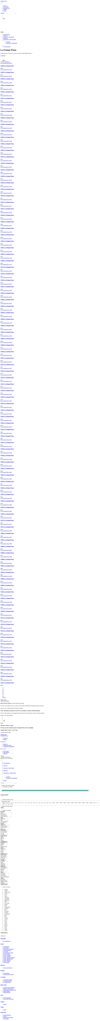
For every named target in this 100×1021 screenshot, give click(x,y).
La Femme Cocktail (7, 979)
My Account (6, 7)
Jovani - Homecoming (8, 958)
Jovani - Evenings (7, 955)
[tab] (50, 938)
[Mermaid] (4, 869)
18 (31, 802)
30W (83, 802)
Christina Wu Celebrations (9, 987)
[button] (6, 34)
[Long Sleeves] (5, 875)
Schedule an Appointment (8, 746)
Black (6, 926)
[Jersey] (3, 852)
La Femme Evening (7, 981)
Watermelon (7, 914)
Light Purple (7, 907)
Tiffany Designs (6, 991)
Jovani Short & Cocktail (8, 949)
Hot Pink (7, 911)
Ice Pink (6, 908)
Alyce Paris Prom (7, 997)
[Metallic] (2, 838)
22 (36, 802)
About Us (5, 744)
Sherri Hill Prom (6, 941)
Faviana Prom (6, 973)
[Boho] (4, 820)
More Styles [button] (3, 1012)
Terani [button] (2, 1007)
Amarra (5, 1004)
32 (50, 802)
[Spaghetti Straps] (4, 881)
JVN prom (5, 951)
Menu (2, 32)
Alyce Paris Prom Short (8, 999)
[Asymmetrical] (3, 856)
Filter (4, 60)
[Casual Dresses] (6, 815)
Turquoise (7, 897)
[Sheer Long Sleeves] (5, 876)
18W (61, 802)
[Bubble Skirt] (5, 825)
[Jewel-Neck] (4, 864)
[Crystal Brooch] (4, 846)
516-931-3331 (4, 1)
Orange (6, 918)
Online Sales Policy (7, 745)
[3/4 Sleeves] (5, 874)
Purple (6, 904)
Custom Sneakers (7, 1015)
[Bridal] (6, 812)
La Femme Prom (6, 46)
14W (54, 802)
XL (8, 804)
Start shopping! (6, 763)
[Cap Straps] (4, 879)
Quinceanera (6, 1018)
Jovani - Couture (6, 956)
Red (5, 916)
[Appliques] (4, 843)
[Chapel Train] (3, 857)
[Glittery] (2, 837)
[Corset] (5, 828)
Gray (6, 927)
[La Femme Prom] (6, 63)
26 (42, 802)
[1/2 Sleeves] (5, 873)
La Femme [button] (3, 977)
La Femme (3, 55)
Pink (6, 909)
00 (6, 802)
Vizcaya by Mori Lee (7, 967)
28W (80, 802)
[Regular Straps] (4, 880)
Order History (6, 752)
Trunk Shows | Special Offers (9, 773)
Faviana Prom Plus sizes (8, 974)
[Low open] (4, 834)
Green (6, 893)
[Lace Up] (4, 833)
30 (47, 802)
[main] (50, 373)
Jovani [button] (2, 944)
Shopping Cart (6, 8)
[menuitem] (51, 6)
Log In (4, 10)
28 (44, 802)
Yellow (6, 889)
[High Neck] (4, 863)
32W (87, 802)
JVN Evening (6, 962)
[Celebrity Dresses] (5, 826)
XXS (91, 802)
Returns (5, 739)
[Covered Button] (4, 831)
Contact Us (5, 738)
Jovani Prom (6, 947)
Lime (6, 894)
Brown (6, 924)
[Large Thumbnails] (2, 58)
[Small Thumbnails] (1, 58)
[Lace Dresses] (4, 822)
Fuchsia (6, 912)
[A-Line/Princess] (4, 867)
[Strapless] (4, 882)
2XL (12, 804)
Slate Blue (7, 900)
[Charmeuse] (3, 849)
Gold (6, 923)
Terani (4, 1009)
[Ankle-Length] (3, 855)
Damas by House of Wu (8, 988)
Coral (6, 919)
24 (39, 802)
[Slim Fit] (4, 870)
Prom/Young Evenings (8, 1017)
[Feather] (3, 851)
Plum (6, 915)
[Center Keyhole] (5, 827)
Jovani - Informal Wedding (9, 957)
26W (76, 802)
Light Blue (7, 899)
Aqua (6, 896)
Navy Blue (7, 903)
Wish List (5, 5)
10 (20, 802)
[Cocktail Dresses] (6, 816)
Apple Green (7, 892)
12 (23, 802)
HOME (5, 780)
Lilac (6, 905)
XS (94, 802)
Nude (6, 922)
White (6, 930)
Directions (5, 770)
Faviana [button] (2, 970)
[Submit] (15, 13)
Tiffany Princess (6, 992)
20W (65, 802)
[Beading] (4, 844)
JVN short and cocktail (8, 952)
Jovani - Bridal (6, 954)
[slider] (89, 790)
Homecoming (6, 946)
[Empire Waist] (4, 868)
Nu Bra (4, 1016)
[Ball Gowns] (4, 818)
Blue (6, 901)
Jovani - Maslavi (6, 960)
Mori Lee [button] (3, 965)
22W (68, 802)
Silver (6, 928)
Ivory (6, 920)
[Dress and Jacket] (4, 821)
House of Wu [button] (4, 984)
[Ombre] (2, 840)
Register (5, 9)
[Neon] (2, 839)
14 (25, 802)
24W (72, 802)
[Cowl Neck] (4, 861)
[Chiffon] (3, 850)
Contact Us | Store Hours (8, 768)
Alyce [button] (2, 995)
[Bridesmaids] (6, 814)
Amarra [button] (2, 1001)
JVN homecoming (7, 950)
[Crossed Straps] (4, 832)
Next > (4, 697)
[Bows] (4, 845)
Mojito (6, 890)
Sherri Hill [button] (3, 938)
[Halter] (4, 862)
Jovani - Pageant (6, 961)
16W (57, 802)
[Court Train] (3, 858)
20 (34, 802)
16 (28, 802)
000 (4, 802)
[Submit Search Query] (15, 783)
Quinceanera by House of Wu (9, 990)
